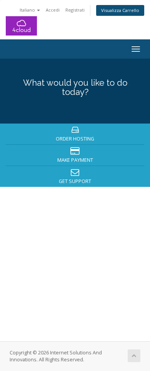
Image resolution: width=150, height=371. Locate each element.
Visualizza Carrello (120, 10)
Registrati (75, 10)
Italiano (28, 10)
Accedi (53, 10)
